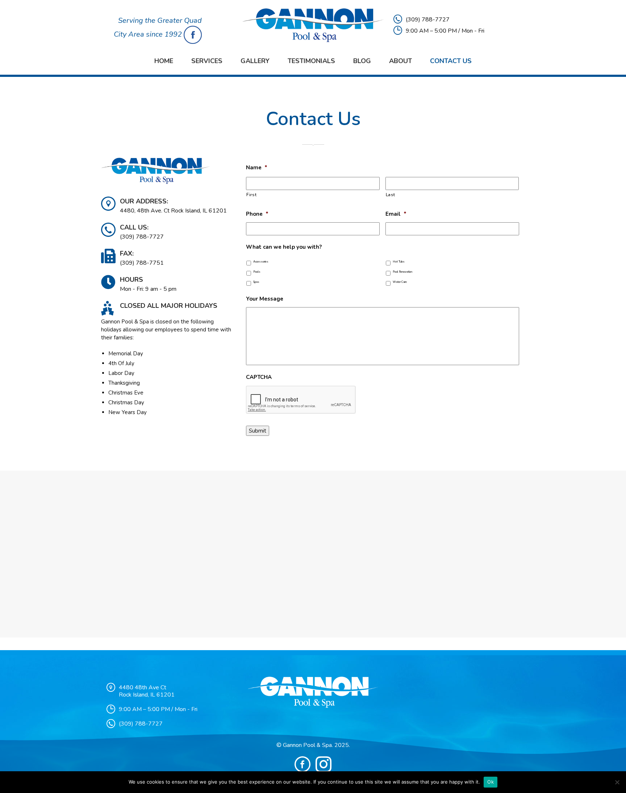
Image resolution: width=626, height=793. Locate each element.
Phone (257, 214)
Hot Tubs (399, 262)
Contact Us (451, 61)
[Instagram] (323, 764)
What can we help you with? (284, 247)
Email (395, 214)
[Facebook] (302, 764)
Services (206, 61)
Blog (362, 61)
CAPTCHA (259, 377)
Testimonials (311, 61)
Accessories (260, 262)
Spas (256, 282)
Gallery (255, 61)
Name (256, 167)
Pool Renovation (402, 272)
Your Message (264, 299)
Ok (490, 782)
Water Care (400, 282)
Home (163, 61)
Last (391, 195)
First (251, 195)
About (400, 61)
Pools (256, 272)
